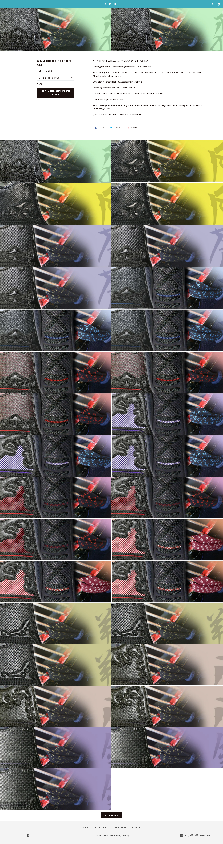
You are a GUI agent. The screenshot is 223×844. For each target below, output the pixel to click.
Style (41, 70)
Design (42, 77)
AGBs (85, 827)
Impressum (120, 827)
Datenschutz (101, 827)
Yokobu (111, 4)
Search (136, 827)
